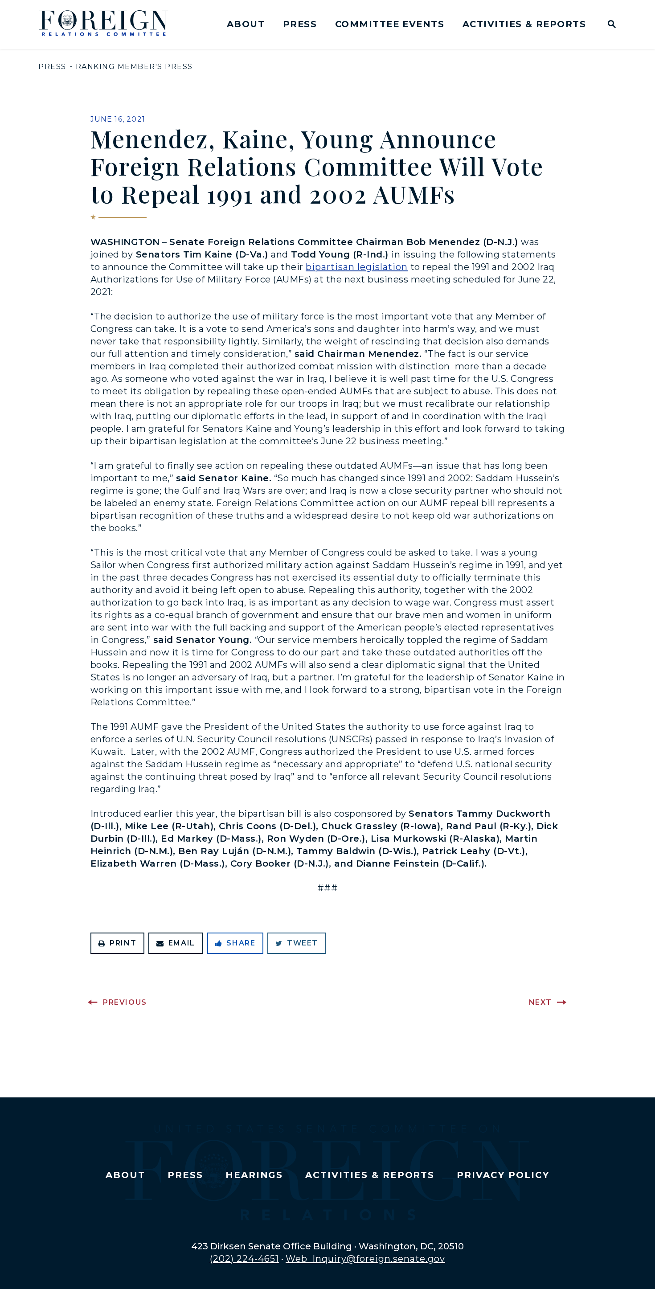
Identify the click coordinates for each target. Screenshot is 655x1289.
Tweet (302, 943)
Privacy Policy (503, 1175)
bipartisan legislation (357, 267)
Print (123, 943)
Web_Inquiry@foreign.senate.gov (365, 1258)
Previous (125, 1002)
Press (300, 24)
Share (240, 943)
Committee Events (389, 24)
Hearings (254, 1175)
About (246, 24)
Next (540, 1002)
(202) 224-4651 (244, 1258)
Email (181, 943)
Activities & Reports (524, 24)
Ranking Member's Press (134, 66)
